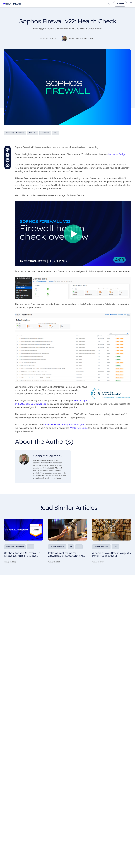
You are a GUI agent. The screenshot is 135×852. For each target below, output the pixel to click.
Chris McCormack (86, 38)
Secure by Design (116, 154)
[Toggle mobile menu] (131, 3)
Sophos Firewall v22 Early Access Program (64, 424)
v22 (55, 133)
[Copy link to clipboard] (7, 150)
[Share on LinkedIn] (7, 160)
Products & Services (15, 133)
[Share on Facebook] (7, 165)
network (45, 133)
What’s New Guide (79, 428)
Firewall (32, 133)
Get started (120, 4)
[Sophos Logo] (12, 4)
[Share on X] (7, 155)
